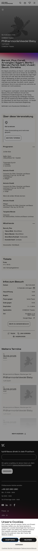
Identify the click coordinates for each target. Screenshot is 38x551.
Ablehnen (28, 540)
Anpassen (19, 544)
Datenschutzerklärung (28, 548)
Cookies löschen (7, 548)
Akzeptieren (10, 540)
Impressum (17, 548)
